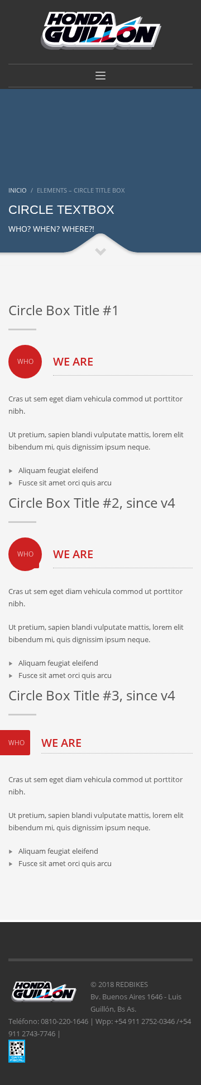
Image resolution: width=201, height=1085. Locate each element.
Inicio (17, 190)
